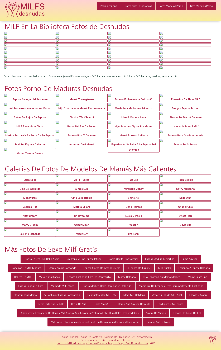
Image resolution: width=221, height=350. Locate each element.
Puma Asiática (190, 259)
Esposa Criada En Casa (30, 286)
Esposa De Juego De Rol (187, 313)
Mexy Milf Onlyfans (134, 295)
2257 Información (142, 337)
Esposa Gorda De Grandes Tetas (102, 268)
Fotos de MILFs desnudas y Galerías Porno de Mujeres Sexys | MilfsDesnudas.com (102, 343)
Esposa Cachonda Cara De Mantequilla (89, 277)
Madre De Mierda (156, 313)
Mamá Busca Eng (197, 277)
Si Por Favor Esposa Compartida (62, 295)
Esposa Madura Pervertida (159, 259)
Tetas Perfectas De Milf (51, 304)
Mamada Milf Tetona (62, 286)
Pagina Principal (109, 6)
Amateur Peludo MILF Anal (167, 295)
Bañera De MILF (23, 277)
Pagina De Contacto (91, 337)
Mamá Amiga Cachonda (62, 268)
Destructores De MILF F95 (102, 295)
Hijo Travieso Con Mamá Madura (161, 277)
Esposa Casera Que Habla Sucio (41, 259)
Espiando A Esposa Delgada (194, 268)
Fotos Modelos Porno (171, 6)
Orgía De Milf (78, 304)
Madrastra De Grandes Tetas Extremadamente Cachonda (171, 286)
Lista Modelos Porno (201, 6)
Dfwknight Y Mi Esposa (170, 304)
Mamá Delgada (127, 277)
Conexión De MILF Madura (26, 268)
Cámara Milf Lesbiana (158, 322)
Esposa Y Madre (198, 295)
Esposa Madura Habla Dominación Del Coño (106, 286)
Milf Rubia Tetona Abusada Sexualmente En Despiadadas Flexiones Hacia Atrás (95, 322)
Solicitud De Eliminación (117, 337)
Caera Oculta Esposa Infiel (123, 259)
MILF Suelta (164, 268)
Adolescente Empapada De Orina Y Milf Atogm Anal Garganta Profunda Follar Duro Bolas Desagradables (79, 313)
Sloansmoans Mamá (25, 295)
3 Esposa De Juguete (139, 268)
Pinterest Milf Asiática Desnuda (133, 304)
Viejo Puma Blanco (49, 277)
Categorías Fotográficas (138, 6)
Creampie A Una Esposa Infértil (84, 259)
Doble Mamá (101, 304)
